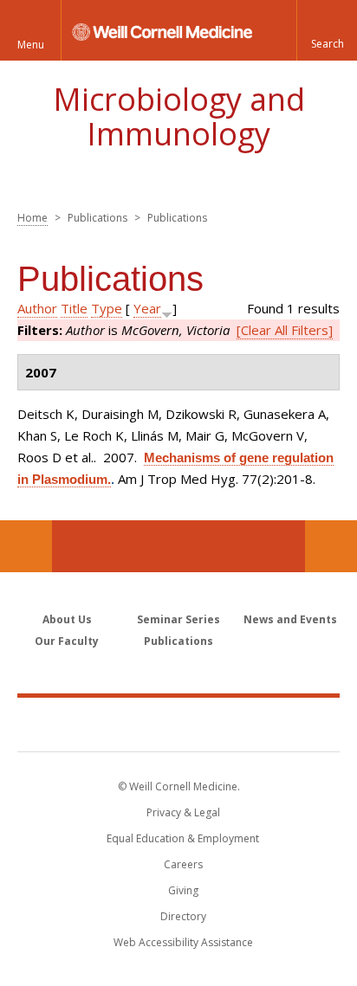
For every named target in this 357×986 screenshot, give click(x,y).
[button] (326, 30)
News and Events (290, 619)
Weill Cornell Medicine (178, 723)
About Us (67, 619)
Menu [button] (30, 44)
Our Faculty (67, 641)
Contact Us (331, 546)
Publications (178, 641)
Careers (183, 864)
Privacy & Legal (183, 812)
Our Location (26, 546)
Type (106, 308)
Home (32, 217)
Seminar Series (178, 619)
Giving (183, 890)
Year (147, 308)
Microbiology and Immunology (179, 116)
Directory (183, 916)
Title (74, 308)
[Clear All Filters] (285, 329)
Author (37, 308)
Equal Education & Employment (183, 838)
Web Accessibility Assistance (183, 942)
